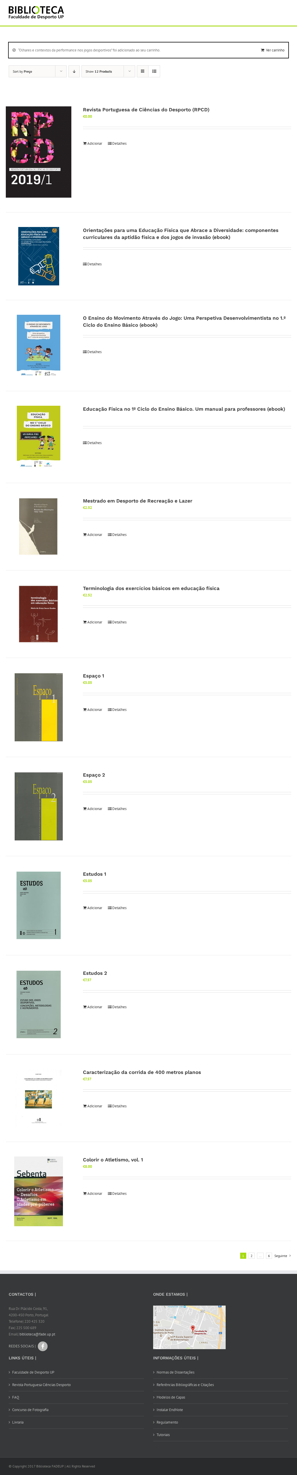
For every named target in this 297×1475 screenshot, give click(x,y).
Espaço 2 (94, 775)
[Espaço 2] (38, 806)
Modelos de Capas (171, 1397)
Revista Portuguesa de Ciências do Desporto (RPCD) (146, 109)
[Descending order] (74, 71)
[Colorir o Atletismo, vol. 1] (38, 1191)
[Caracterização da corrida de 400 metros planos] (38, 1098)
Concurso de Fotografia (30, 1409)
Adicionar (94, 143)
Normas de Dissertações (175, 1372)
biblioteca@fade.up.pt (37, 1334)
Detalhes (119, 143)
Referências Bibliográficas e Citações (185, 1384)
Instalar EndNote (170, 1409)
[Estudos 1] (38, 906)
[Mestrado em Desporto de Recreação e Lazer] (38, 527)
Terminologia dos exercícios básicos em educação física (151, 588)
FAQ (15, 1397)
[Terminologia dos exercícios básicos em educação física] (38, 614)
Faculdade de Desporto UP (33, 1372)
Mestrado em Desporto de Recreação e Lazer (137, 501)
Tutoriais (163, 1434)
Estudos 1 (94, 874)
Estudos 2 (95, 973)
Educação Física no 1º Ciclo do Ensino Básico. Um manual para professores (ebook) (184, 409)
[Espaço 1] (38, 707)
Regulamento (167, 1422)
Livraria (17, 1422)
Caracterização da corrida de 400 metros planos (142, 1072)
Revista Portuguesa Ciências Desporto (41, 1384)
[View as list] (154, 71)
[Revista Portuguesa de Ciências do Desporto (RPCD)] (38, 152)
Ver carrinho (275, 50)
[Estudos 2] (38, 1005)
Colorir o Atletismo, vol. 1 (113, 1160)
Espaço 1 (93, 676)
